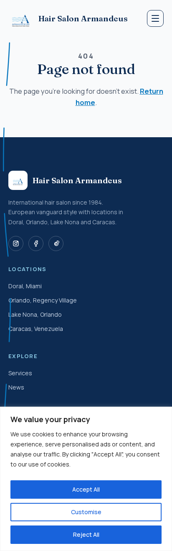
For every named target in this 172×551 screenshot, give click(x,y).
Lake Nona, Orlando (35, 314)
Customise (86, 512)
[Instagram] (15, 243)
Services (20, 373)
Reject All (86, 534)
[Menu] (155, 18)
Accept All (86, 489)
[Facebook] (35, 243)
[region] (86, 479)
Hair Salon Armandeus (83, 18)
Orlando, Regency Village (42, 300)
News (16, 387)
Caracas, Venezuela (35, 329)
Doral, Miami (25, 286)
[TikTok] (55, 243)
